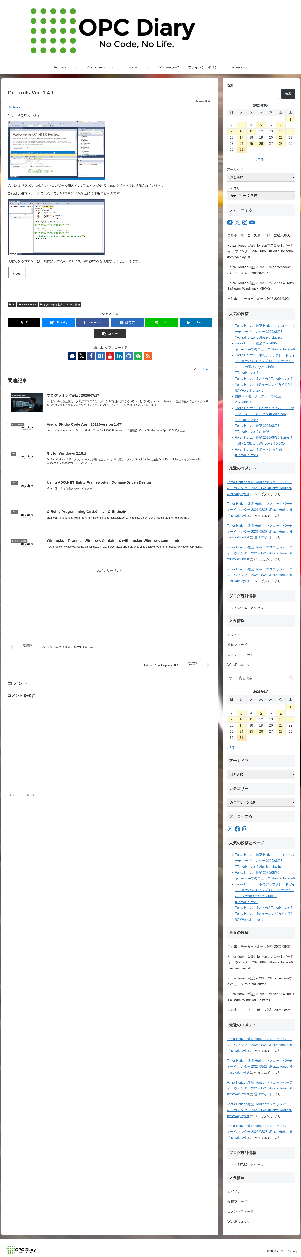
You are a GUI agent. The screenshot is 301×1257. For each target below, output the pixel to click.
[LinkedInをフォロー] (119, 356)
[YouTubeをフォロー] (110, 356)
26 (261, 143)
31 (241, 149)
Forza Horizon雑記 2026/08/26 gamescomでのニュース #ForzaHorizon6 (259, 270)
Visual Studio (29, 304)
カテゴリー (235, 188)
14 (281, 131)
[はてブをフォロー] (100, 356)
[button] (110, 333)
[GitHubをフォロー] (129, 356)
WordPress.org (238, 664)
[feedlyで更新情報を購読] (138, 356)
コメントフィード (240, 654)
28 (281, 143)
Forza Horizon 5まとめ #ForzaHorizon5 (263, 378)
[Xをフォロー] (82, 356)
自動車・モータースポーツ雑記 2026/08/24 (259, 299)
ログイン (234, 635)
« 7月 (259, 159)
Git (13, 304)
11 (251, 131)
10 (241, 131)
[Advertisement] (110, 602)
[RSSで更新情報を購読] (148, 356)
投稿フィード (237, 644)
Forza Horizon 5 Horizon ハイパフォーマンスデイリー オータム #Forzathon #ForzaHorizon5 (264, 414)
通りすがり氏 (264, 537)
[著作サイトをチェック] (72, 356)
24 (241, 143)
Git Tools (14, 107)
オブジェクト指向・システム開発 (61, 304)
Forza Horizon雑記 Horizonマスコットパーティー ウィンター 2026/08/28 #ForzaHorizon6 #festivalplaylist (260, 251)
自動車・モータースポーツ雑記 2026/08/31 (259, 235)
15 (290, 131)
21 (281, 137)
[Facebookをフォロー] (91, 356)
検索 (230, 85)
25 (251, 143)
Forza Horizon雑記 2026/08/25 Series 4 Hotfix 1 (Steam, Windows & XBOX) (260, 286)
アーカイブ (235, 169)
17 (241, 137)
